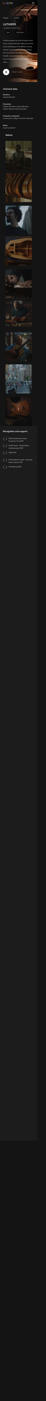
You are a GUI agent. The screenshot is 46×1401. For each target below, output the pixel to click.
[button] (33, 3)
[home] (8, 3)
